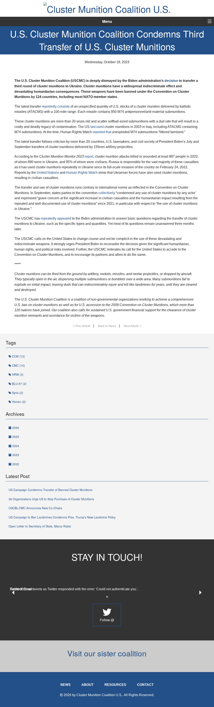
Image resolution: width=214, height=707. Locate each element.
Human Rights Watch (82, 172)
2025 (15, 436)
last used (97, 127)
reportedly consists (56, 106)
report (89, 156)
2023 (15, 455)
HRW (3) (17, 374)
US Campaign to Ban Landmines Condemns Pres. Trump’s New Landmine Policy (62, 517)
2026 (15, 427)
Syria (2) (17, 393)
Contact (145, 684)
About (88, 684)
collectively (106, 193)
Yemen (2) (18, 402)
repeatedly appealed (56, 218)
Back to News (107, 326)
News (65, 684)
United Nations (48, 172)
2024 (15, 446)
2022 (15, 464)
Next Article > (132, 326)
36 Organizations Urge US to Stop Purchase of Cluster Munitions (51, 499)
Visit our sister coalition (106, 653)
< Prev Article (81, 326)
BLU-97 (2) (19, 384)
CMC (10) (18, 365)
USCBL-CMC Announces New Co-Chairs (35, 508)
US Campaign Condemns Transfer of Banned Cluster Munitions (50, 490)
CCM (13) (18, 356)
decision (171, 80)
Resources (115, 684)
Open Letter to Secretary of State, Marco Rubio (40, 526)
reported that (102, 132)
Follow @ (107, 619)
